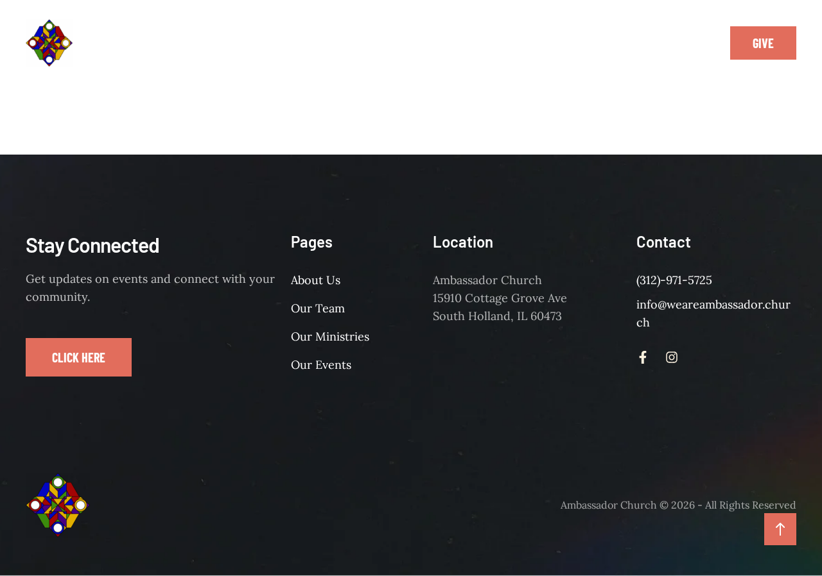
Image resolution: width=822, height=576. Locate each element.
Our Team (318, 308)
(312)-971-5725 (674, 280)
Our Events (321, 364)
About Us (315, 280)
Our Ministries (330, 336)
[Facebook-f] (675, 43)
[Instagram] (704, 43)
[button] (295, 43)
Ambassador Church (609, 504)
